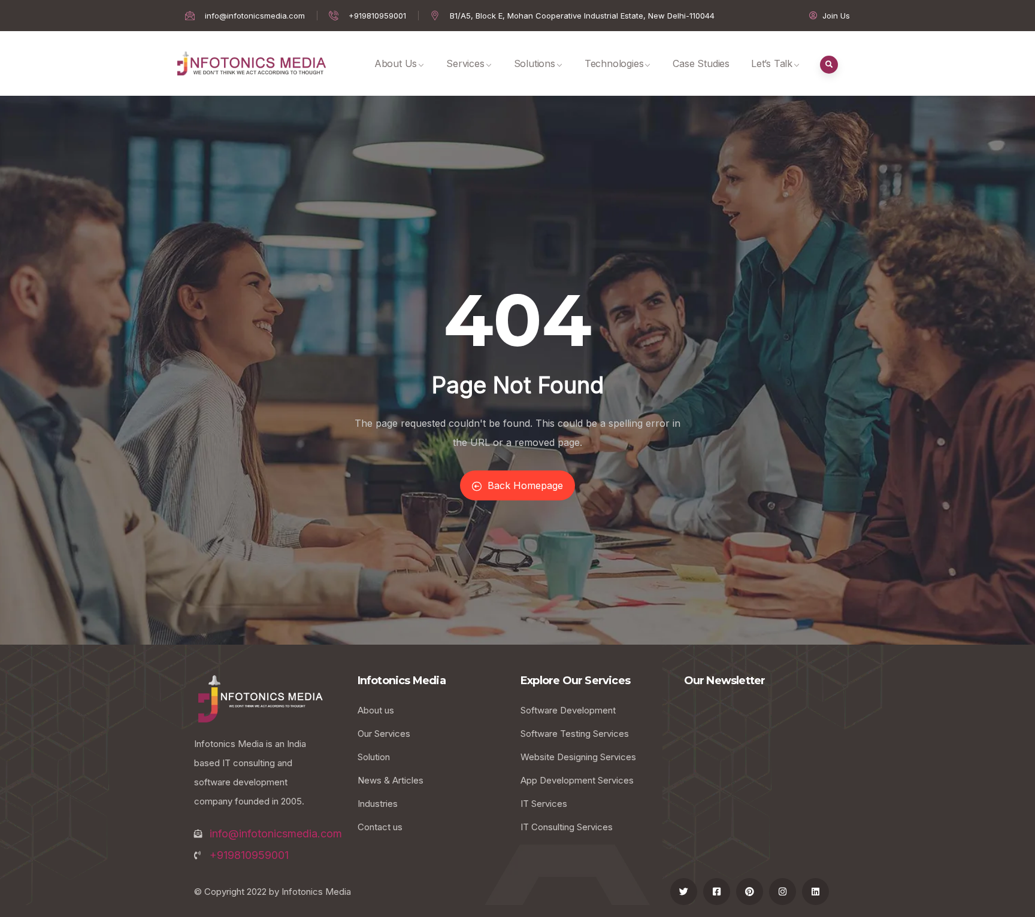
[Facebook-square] (716, 891)
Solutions (534, 63)
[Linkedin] (815, 891)
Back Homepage (525, 485)
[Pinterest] (749, 891)
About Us (395, 63)
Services (465, 63)
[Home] (251, 63)
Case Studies (701, 63)
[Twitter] (683, 891)
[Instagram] (782, 891)
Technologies (614, 63)
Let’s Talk (771, 63)
